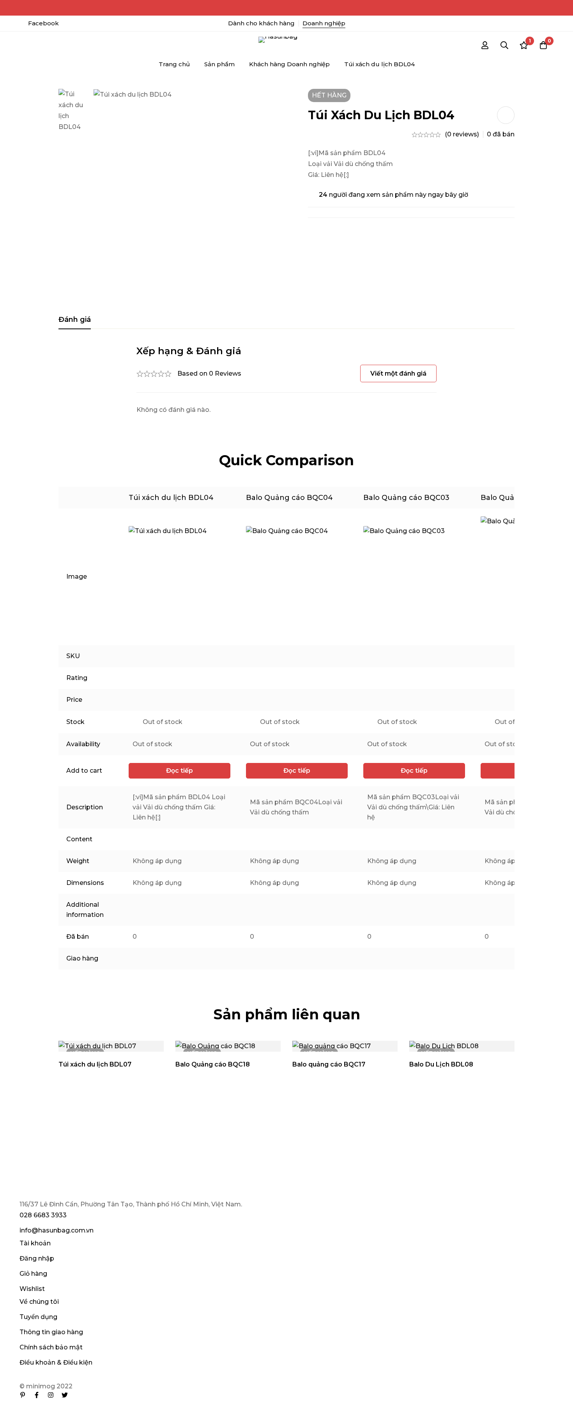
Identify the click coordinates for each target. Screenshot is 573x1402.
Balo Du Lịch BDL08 (441, 1064)
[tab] (74, 319)
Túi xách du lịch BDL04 (171, 497)
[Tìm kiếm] (504, 45)
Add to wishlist (506, 115)
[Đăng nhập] (485, 45)
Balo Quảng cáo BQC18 (212, 1064)
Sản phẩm (219, 64)
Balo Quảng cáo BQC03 (406, 497)
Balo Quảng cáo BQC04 (289, 497)
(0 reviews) (462, 134)
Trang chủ (174, 64)
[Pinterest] (22, 1395)
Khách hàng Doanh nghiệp (289, 64)
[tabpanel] (286, 380)
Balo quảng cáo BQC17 (328, 1064)
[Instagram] (51, 1395)
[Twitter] (65, 1395)
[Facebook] (37, 1395)
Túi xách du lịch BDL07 (94, 1064)
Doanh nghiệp (323, 23)
